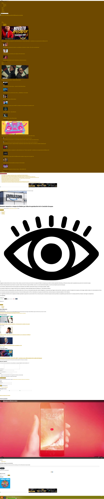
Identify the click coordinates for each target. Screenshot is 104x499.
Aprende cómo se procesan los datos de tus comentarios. (21, 379)
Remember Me (5, 385)
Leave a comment (14, 208)
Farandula (4, 4)
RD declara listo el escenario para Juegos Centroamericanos (14, 53)
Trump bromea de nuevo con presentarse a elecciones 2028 (10, 180)
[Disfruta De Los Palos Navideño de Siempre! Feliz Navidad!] (5, 161)
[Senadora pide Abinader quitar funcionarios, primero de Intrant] (5, 58)
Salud (4, 6)
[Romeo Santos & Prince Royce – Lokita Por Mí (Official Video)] (5, 84)
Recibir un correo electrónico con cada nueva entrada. (9, 376)
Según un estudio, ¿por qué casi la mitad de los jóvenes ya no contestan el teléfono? (15, 334)
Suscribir (2, 468)
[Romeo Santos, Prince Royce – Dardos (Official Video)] (15, 78)
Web (0, 373)
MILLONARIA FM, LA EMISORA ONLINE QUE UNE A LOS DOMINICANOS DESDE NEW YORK (18, 135)
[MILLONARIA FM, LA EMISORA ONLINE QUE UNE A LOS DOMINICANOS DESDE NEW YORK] (15, 134)
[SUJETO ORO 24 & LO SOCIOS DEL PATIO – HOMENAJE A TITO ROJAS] (5, 91)
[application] (52, 429)
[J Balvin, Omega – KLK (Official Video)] (5, 116)
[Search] (0, 0)
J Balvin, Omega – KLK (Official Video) (10, 118)
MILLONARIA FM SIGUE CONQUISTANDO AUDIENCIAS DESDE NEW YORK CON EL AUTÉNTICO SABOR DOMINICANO (24, 143)
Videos (3, 9)
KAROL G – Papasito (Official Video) (9, 99)
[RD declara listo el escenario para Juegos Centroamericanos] (5, 52)
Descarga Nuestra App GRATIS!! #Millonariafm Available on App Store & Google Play (18, 156)
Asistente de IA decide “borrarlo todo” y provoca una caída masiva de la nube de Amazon (21, 358)
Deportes (4, 24)
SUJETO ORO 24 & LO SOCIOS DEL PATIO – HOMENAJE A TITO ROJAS (15, 92)
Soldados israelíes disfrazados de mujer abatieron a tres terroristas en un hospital (13, 313)
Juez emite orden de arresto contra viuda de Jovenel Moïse (10, 312)
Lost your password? (5, 387)
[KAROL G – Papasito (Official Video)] (5, 97)
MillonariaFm (2, 208)
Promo (3, 10)
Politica (3, 7)
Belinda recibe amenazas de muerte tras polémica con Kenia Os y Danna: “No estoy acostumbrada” (21, 47)
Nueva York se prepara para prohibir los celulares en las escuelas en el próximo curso (18, 105)
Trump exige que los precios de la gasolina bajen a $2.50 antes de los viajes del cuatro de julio (15, 181)
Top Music (3, 172)
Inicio (2, 2)
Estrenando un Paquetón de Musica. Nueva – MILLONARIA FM (14, 169)
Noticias (3, 3)
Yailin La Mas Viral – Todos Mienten (9, 111)
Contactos (3, 11)
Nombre (1, 370)
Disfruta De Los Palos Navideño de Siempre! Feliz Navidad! (13, 162)
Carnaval (3, 8)
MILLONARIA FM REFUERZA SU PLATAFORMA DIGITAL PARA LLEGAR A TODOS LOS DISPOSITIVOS (21, 139)
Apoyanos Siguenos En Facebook (5, 395)
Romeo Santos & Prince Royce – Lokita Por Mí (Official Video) (14, 86)
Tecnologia (4, 5)
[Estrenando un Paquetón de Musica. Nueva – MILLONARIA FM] (5, 167)
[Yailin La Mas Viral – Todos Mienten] (5, 110)
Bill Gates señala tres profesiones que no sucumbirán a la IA (11, 345)
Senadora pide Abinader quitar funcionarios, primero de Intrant (14, 60)
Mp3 (2, 63)
